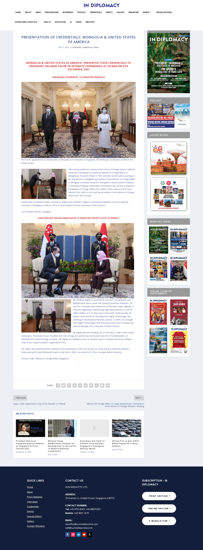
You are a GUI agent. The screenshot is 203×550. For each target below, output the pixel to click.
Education (60, 22)
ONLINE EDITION (158, 508)
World (146, 12)
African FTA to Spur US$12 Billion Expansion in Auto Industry (125, 443)
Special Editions (164, 12)
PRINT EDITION (158, 496)
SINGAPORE (133, 12)
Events (30, 511)
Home (18, 12)
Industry (90, 22)
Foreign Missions (36, 526)
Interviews (68, 12)
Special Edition (34, 516)
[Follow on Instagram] (73, 534)
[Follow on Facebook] (67, 534)
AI (70, 22)
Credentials (96, 12)
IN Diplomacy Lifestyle (26, 22)
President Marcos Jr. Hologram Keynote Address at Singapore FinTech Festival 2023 (30, 445)
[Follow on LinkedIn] (78, 534)
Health (47, 22)
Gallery (120, 12)
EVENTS (109, 12)
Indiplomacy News (90, 47)
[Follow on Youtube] (84, 534)
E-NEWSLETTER (158, 521)
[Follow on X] (89, 534)
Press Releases (52, 12)
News (38, 12)
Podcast (81, 12)
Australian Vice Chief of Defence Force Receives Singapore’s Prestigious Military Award (92, 445)
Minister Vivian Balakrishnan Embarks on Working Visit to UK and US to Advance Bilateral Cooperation (62, 446)
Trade (78, 22)
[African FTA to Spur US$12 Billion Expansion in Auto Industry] (126, 428)
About (28, 12)
